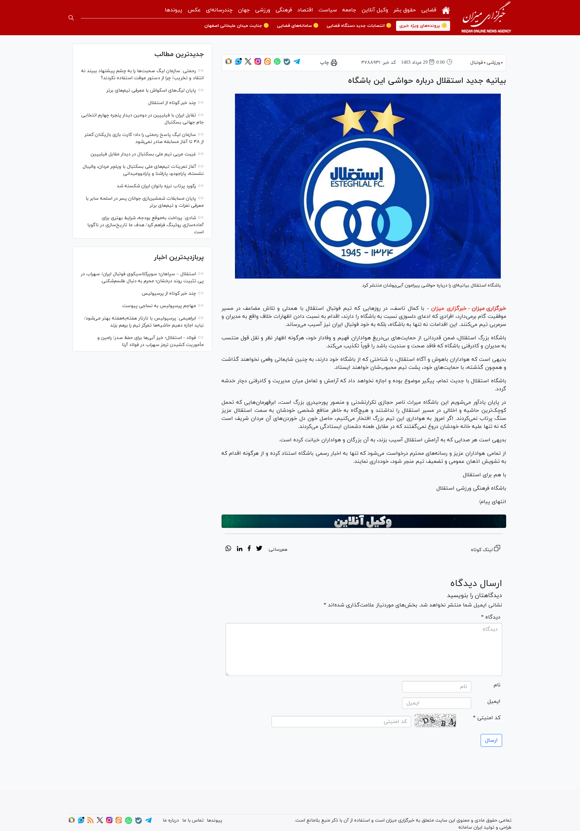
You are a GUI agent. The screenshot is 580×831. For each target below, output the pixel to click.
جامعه (349, 10)
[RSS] (90, 822)
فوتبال (476, 62)
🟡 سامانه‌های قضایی (298, 26)
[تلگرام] (296, 63)
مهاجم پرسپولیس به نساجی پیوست (159, 306)
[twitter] (259, 549)
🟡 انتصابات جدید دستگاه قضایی (359, 26)
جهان (244, 10)
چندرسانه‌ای (219, 10)
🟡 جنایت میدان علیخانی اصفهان (236, 26)
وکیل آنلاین (374, 10)
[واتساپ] (277, 63)
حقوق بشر (404, 10)
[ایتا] (267, 63)
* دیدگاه (490, 617)
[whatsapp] (228, 549)
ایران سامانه (470, 827)
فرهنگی (284, 10)
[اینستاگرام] (257, 63)
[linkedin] (239, 549)
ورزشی (262, 10)
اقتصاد (305, 10)
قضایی (428, 10)
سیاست (328, 10)
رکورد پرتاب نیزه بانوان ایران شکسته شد (156, 186)
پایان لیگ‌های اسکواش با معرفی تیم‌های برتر (151, 90)
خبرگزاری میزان (489, 308)
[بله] (287, 64)
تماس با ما (193, 820)
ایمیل (493, 701)
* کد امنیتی (486, 718)
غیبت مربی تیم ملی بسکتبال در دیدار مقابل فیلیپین (143, 154)
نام (497, 685)
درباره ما (171, 820)
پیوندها (173, 10)
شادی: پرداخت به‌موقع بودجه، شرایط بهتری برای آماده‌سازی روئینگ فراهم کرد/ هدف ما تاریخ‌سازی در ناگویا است (145, 225)
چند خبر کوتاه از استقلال (172, 103)
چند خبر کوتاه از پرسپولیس (169, 293)
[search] (71, 17)
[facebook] (249, 549)
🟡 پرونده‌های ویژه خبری (423, 26)
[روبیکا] (228, 63)
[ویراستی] (238, 63)
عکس (194, 10)
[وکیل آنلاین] (364, 521)
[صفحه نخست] (446, 9)
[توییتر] (248, 63)
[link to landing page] (486, 17)
